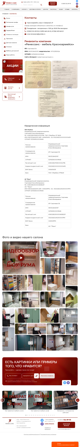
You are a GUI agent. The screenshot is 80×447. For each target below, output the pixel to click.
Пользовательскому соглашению (29, 381)
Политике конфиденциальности (14, 381)
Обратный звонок (66, 425)
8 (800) (64, 420)
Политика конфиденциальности (32, 434)
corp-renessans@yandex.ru (36, 34)
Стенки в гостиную (12, 34)
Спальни (9, 46)
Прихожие (9, 38)
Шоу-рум (45, 9)
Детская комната (11, 42)
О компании (15, 9)
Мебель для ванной (12, 51)
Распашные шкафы (12, 22)
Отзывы (67, 9)
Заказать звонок (53, 3)
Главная (7, 9)
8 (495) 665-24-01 (66, 2)
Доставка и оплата (35, 9)
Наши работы (10, 55)
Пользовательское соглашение (48, 434)
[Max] (77, 4)
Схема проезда (49, 423)
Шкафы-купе (10, 26)
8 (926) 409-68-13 (66, 5)
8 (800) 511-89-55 (66, 3)
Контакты (74, 9)
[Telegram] (77, 1)
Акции (61, 9)
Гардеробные (10, 30)
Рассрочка (53, 9)
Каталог (24, 9)
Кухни (8, 18)
